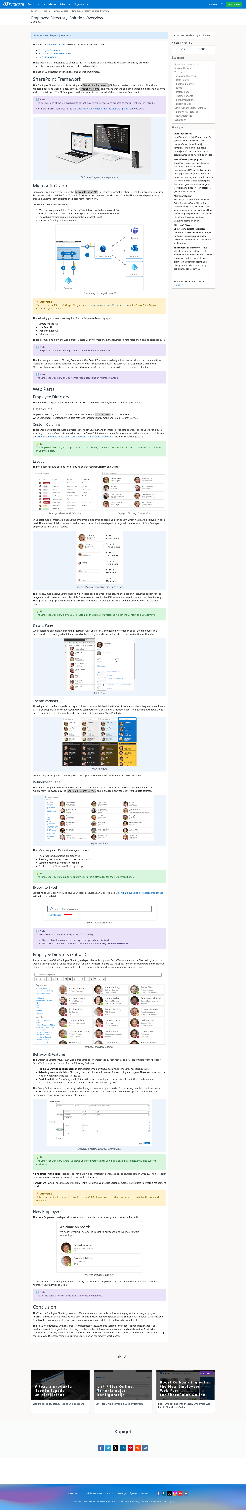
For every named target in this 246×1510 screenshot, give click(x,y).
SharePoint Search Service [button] (81, 790)
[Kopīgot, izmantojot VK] (145, 1448)
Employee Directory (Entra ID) (55, 53)
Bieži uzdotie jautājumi (122, 1493)
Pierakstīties (233, 4)
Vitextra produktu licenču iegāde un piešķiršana (58, 1403)
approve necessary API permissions (110, 305)
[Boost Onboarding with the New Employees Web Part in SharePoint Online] (185, 1385)
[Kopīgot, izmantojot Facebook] (101, 1448)
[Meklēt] (223, 4)
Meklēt (145, 1493)
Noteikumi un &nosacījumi (161, 1501)
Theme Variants (184, 95)
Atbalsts (46, 11)
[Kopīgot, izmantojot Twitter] (115, 1448)
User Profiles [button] (103, 414)
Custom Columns (185, 83)
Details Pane (182, 91)
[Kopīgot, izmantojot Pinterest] (130, 1448)
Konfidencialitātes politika (118, 1501)
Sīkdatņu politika (140, 1501)
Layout (179, 87)
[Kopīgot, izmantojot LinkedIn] (123, 1448)
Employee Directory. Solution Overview (90, 11)
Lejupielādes (49, 4)
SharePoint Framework (186, 64)
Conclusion (180, 119)
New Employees (47, 56)
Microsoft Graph (183, 68)
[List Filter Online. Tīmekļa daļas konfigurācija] (123, 1385)
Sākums (35, 11)
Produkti (74, 1493)
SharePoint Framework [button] (95, 85)
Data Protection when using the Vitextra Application (105, 108)
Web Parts (179, 72)
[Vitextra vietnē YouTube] (180, 1493)
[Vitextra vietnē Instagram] (175, 1493)
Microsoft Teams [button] (90, 88)
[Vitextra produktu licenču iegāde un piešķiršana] (60, 1385)
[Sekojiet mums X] (169, 1493)
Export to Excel (184, 103)
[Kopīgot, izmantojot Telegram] (108, 1448)
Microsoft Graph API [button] (86, 192)
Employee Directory (57, 44)
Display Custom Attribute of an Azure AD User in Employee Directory (74, 436)
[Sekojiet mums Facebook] (158, 1493)
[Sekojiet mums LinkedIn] (164, 1493)
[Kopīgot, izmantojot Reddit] (138, 1448)
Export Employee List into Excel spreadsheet (139, 892)
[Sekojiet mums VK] (186, 1493)
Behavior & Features (187, 111)
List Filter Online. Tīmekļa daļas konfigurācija (120, 1403)
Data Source (182, 79)
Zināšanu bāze (61, 11)
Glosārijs (178, 285)
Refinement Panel (185, 99)
